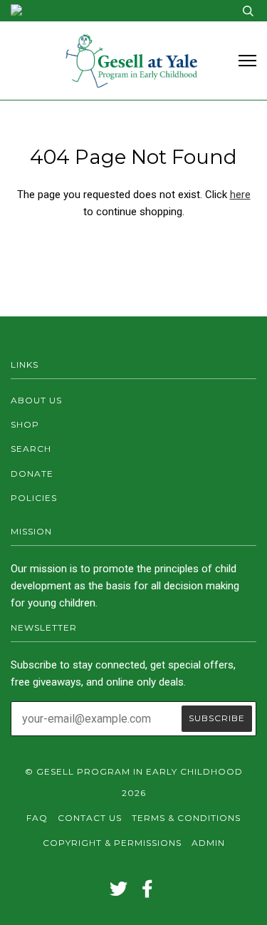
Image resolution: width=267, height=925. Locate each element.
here (240, 194)
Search (31, 448)
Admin (208, 842)
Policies (34, 497)
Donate (32, 473)
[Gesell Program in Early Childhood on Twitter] (119, 892)
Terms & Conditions (186, 817)
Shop (25, 424)
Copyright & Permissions (112, 842)
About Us (36, 400)
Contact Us (90, 817)
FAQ (37, 817)
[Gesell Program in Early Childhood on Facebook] (147, 892)
